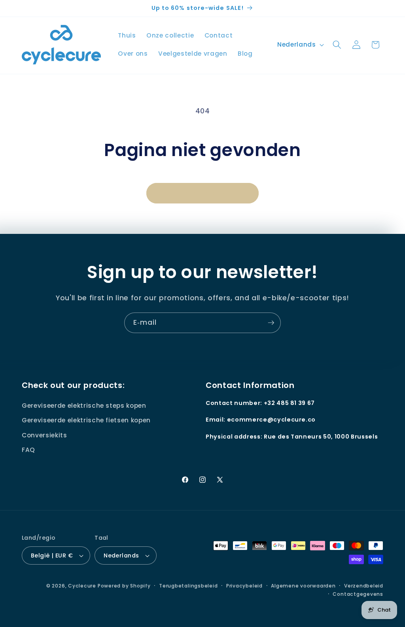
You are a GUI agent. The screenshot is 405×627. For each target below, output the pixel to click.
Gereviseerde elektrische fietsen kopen (86, 420)
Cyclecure (82, 585)
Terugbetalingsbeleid (188, 585)
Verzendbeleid (363, 585)
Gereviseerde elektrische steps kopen (84, 405)
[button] (336, 44)
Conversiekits (44, 435)
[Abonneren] (270, 323)
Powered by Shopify (124, 585)
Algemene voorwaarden (303, 585)
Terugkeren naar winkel (202, 193)
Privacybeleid (244, 585)
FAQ (28, 450)
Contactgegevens (358, 594)
